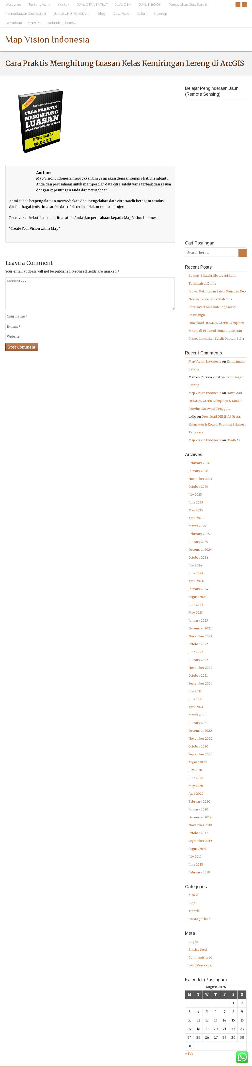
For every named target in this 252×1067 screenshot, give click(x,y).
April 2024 (196, 581)
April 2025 (196, 518)
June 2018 (196, 864)
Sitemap (160, 13)
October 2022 (198, 644)
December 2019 (200, 817)
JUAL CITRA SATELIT (92, 4)
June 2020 (196, 778)
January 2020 (198, 809)
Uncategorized (199, 919)
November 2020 (200, 738)
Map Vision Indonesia (47, 39)
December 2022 (200, 628)
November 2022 (200, 636)
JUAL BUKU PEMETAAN (72, 13)
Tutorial (194, 911)
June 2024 (196, 573)
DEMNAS (233, 440)
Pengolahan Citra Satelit (188, 4)
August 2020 (198, 762)
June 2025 (196, 502)
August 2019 (197, 849)
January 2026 (198, 471)
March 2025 (197, 526)
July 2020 (195, 770)
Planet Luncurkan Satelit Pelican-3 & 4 (216, 338)
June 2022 (196, 652)
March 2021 (197, 715)
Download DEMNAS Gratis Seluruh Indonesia (40, 23)
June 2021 (196, 699)
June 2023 (196, 605)
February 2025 (199, 534)
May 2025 (196, 510)
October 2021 (198, 675)
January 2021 (198, 723)
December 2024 (200, 549)
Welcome (13, 4)
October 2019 (198, 833)
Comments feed (200, 957)
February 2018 (199, 872)
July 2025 (195, 494)
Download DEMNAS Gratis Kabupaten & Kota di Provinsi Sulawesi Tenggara (215, 401)
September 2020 (200, 754)
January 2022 (198, 660)
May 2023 (196, 612)
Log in (193, 942)
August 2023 (197, 597)
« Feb (189, 1053)
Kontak (63, 4)
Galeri (141, 13)
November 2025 (200, 479)
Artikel (193, 895)
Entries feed (198, 949)
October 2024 (198, 557)
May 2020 (196, 786)
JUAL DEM (123, 4)
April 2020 (196, 793)
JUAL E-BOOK (150, 4)
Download (121, 13)
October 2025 (198, 486)
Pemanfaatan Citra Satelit (25, 13)
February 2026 (199, 463)
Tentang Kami (39, 4)
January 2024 (198, 589)
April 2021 (196, 707)
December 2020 (200, 730)
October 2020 (198, 746)
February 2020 (199, 801)
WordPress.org (200, 965)
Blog (101, 13)
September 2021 (200, 683)
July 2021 (195, 691)
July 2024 (195, 565)
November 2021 (200, 668)
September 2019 (200, 841)
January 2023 (198, 620)
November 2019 (200, 825)
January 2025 (198, 542)
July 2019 (195, 856)
